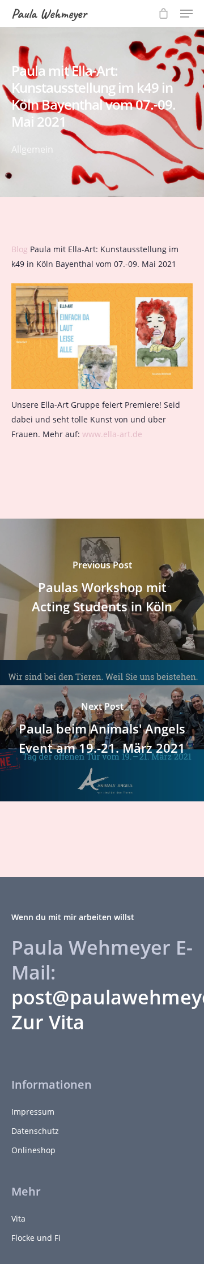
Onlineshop (33, 1150)
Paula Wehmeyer (49, 13)
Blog (19, 249)
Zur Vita (47, 1022)
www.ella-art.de (112, 434)
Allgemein (32, 149)
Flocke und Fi (36, 1237)
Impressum (32, 1111)
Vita (18, 1218)
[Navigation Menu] (186, 13)
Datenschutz (35, 1130)
